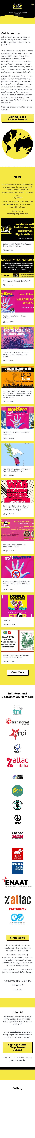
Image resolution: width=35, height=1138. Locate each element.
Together (7, 620)
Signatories (17, 937)
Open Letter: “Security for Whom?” (17, 281)
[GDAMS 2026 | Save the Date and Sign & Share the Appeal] (17, 641)
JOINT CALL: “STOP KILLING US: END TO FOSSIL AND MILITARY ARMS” (15, 354)
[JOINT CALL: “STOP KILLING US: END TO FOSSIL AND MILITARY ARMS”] (17, 338)
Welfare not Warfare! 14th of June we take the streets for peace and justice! (16, 583)
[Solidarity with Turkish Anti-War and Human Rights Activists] (17, 229)
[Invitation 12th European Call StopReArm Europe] (17, 530)
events (22, 1060)
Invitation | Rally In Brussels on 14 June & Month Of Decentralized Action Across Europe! (16, 508)
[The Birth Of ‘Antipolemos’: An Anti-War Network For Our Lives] (17, 454)
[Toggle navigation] (33, 3)
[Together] (17, 606)
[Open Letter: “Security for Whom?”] (17, 266)
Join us (17, 989)
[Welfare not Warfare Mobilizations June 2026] (17, 418)
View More (17, 672)
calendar (10, 204)
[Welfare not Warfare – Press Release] (17, 301)
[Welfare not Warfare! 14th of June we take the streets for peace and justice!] (17, 567)
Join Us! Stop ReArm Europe (17, 118)
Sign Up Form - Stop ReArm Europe (17, 1047)
